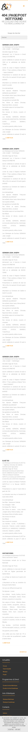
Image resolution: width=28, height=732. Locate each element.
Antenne (5, 713)
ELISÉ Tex (5, 461)
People (4, 674)
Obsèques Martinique (8, 699)
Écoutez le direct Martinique (10, 685)
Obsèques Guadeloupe (9, 702)
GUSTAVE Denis (7, 553)
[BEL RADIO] (14, 7)
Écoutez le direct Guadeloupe (10, 688)
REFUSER (17, 729)
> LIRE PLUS (9, 138)
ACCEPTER (10, 729)
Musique (5, 671)
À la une (5, 666)
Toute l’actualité (7, 668)
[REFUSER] (26, 724)
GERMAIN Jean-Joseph (10, 45)
